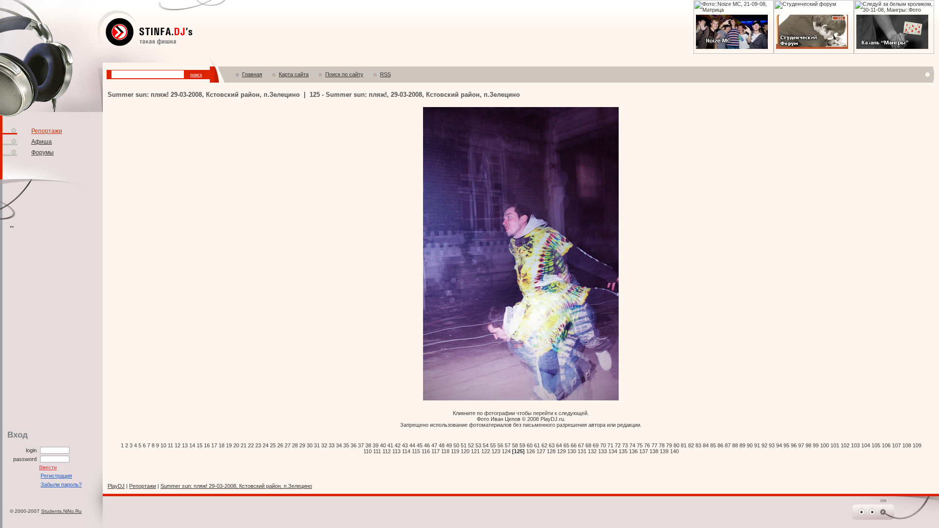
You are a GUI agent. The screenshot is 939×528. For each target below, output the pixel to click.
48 (442, 445)
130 (571, 451)
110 (367, 451)
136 (633, 451)
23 (258, 445)
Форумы (42, 152)
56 (500, 445)
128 (551, 451)
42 (398, 445)
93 (772, 445)
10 (163, 445)
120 (465, 451)
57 (508, 445)
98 (808, 445)
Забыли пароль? (61, 484)
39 (376, 445)
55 (493, 445)
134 (612, 451)
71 (610, 445)
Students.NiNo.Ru (61, 511)
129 (561, 451)
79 (669, 445)
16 (207, 445)
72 (618, 445)
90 (750, 445)
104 (865, 445)
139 (664, 451)
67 (581, 445)
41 (390, 445)
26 (280, 445)
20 (236, 445)
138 (653, 451)
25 (273, 445)
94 (779, 445)
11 (170, 445)
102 (845, 445)
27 (288, 445)
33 (332, 445)
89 (742, 445)
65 (566, 445)
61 (537, 445)
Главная (252, 74)
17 (214, 445)
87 (728, 445)
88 (735, 445)
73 (625, 445)
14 (192, 445)
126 (530, 451)
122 (485, 451)
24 (265, 445)
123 (496, 451)
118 (445, 451)
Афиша (41, 141)
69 (596, 445)
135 (623, 451)
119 (455, 451)
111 (377, 451)
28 (295, 445)
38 (368, 445)
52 (471, 445)
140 (674, 451)
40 (383, 445)
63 (552, 445)
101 (834, 445)
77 (654, 445)
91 (757, 445)
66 (574, 445)
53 (478, 445)
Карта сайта (294, 74)
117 (435, 451)
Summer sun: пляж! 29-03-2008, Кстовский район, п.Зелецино (236, 486)
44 (412, 445)
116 (426, 451)
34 (339, 445)
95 (786, 445)
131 (582, 451)
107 (896, 445)
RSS (385, 74)
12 (177, 445)
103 (855, 445)
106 (886, 445)
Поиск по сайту (344, 74)
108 (906, 445)
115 (416, 451)
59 (522, 445)
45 (420, 445)
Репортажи (46, 131)
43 (405, 445)
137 (643, 451)
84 (706, 445)
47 (434, 445)
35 (346, 445)
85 (713, 445)
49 (449, 445)
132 (592, 451)
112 (386, 451)
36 (354, 445)
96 (794, 445)
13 (185, 445)
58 (515, 445)
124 (506, 451)
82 (691, 445)
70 (603, 445)
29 (302, 445)
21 (243, 445)
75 (640, 445)
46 (427, 445)
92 (764, 445)
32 (324, 445)
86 (720, 445)
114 (406, 451)
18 (221, 445)
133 (602, 451)
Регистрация (56, 476)
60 (530, 445)
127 (541, 451)
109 (917, 445)
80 (676, 445)
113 (396, 451)
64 (559, 445)
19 (229, 445)
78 (662, 445)
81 (684, 445)
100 (824, 445)
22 (251, 445)
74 (632, 445)
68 (588, 445)
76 (647, 445)
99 (816, 445)
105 (876, 445)
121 (475, 451)
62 (544, 445)
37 (361, 445)
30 (310, 445)
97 (801, 445)
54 (486, 445)
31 (317, 445)
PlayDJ (116, 486)
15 (199, 445)
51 (464, 445)
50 (456, 445)
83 (698, 445)
